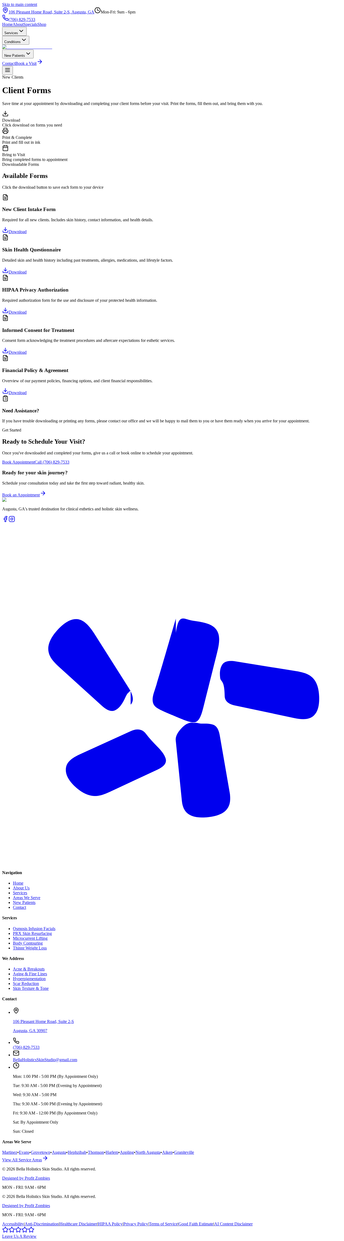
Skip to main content (19, 4)
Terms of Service (163, 1224)
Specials (30, 24)
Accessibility (13, 1224)
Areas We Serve (26, 897)
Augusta (59, 1152)
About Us (21, 888)
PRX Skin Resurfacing (32, 933)
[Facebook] (5, 520)
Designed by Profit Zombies (26, 1178)
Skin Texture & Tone (31, 988)
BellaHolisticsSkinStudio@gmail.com (45, 1059)
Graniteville (184, 1152)
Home (7, 24)
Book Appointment (18, 462)
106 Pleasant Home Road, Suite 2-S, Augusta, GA (51, 12)
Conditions (12, 42)
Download (18, 231)
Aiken (167, 1152)
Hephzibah (77, 1152)
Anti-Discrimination (42, 1224)
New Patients (14, 56)
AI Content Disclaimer (233, 1224)
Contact (8, 63)
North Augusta (147, 1152)
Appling (127, 1152)
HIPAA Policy (110, 1224)
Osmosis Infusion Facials (34, 928)
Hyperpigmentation (29, 978)
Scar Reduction (26, 983)
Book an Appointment (21, 495)
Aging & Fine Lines (30, 974)
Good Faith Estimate (195, 1224)
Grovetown (40, 1152)
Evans (24, 1152)
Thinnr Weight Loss (30, 948)
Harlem (112, 1152)
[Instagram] (12, 520)
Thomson (96, 1152)
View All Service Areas (22, 1160)
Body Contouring (28, 943)
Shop (41, 24)
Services (11, 33)
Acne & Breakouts (29, 969)
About (18, 24)
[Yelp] (172, 862)
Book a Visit (26, 63)
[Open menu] (7, 70)
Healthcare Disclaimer (78, 1224)
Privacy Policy (135, 1224)
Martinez (9, 1152)
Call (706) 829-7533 (52, 462)
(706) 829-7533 (22, 19)
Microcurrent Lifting (30, 938)
